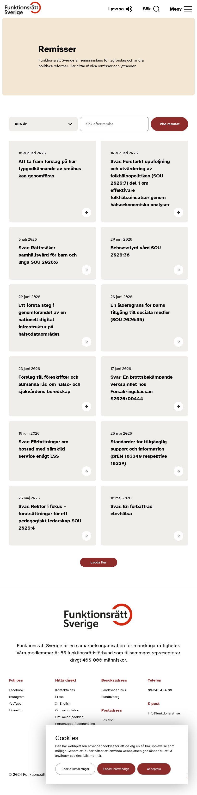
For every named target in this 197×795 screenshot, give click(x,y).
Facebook (16, 690)
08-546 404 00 (160, 690)
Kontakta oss (65, 690)
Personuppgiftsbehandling (75, 724)
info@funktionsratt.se (164, 713)
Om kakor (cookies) (69, 717)
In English (63, 703)
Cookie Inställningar (75, 769)
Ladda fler (98, 562)
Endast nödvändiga (116, 769)
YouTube (15, 703)
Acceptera (154, 769)
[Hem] (23, 9)
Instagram (17, 697)
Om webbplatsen (67, 710)
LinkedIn (16, 710)
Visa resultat (169, 124)
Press (59, 697)
